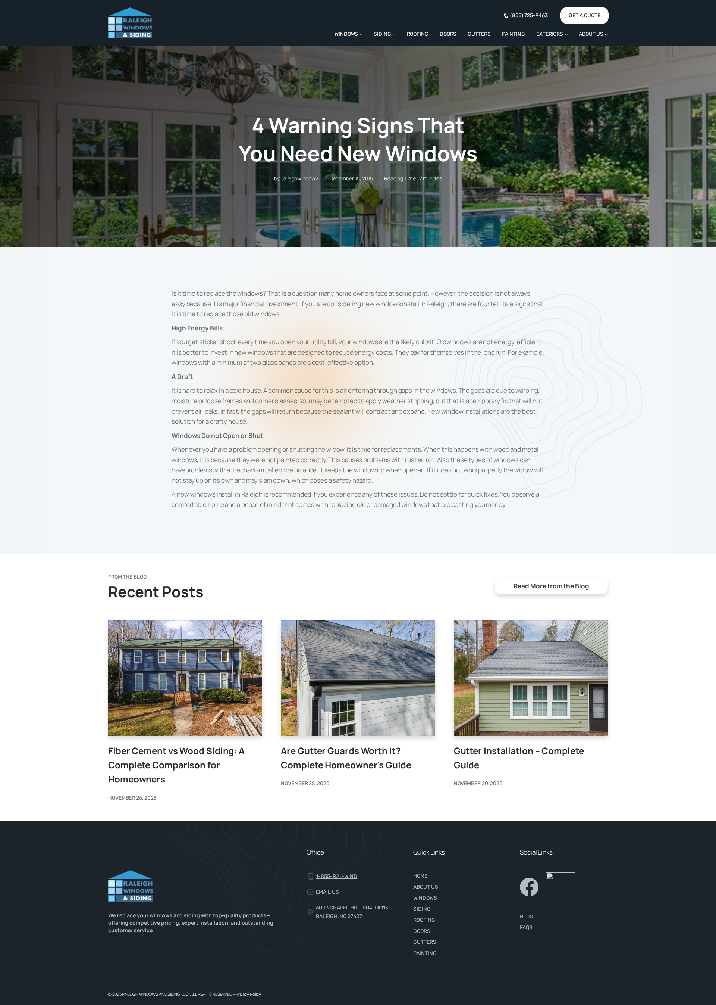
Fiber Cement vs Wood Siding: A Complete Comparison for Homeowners (176, 764)
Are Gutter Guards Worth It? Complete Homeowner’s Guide (346, 757)
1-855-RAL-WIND (336, 876)
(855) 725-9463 (529, 15)
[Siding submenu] (393, 33)
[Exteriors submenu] (566, 33)
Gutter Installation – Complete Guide (519, 757)
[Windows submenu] (360, 33)
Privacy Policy (248, 994)
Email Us (327, 892)
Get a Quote (584, 15)
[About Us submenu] (606, 33)
